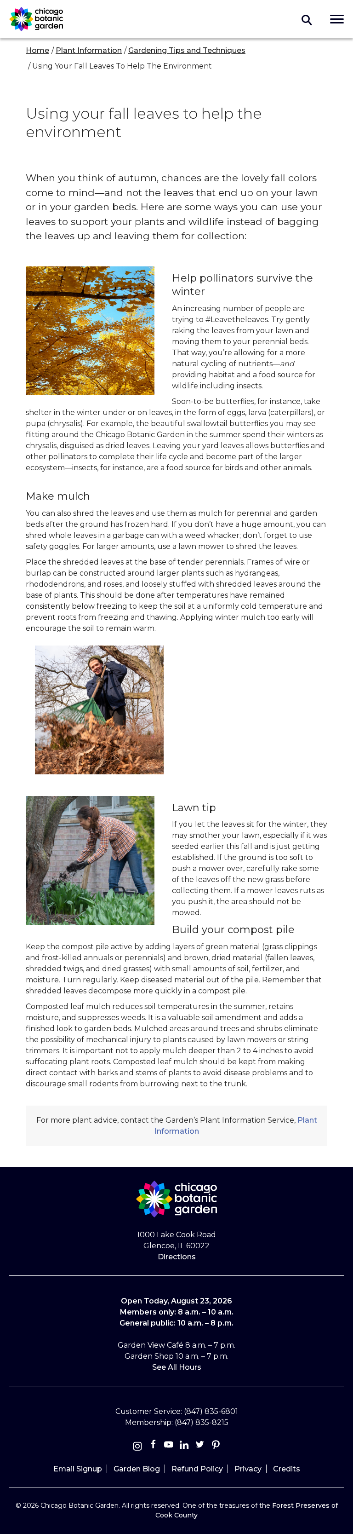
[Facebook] (153, 1446)
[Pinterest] (215, 1446)
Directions (177, 1256)
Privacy (248, 1469)
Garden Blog (137, 1469)
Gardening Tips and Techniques (186, 50)
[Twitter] (200, 1446)
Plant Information (89, 50)
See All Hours (176, 1367)
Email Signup (77, 1469)
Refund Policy (197, 1469)
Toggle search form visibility (307, 19)
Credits (286, 1469)
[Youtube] (168, 1446)
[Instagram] (137, 1446)
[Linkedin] (184, 1446)
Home (37, 50)
